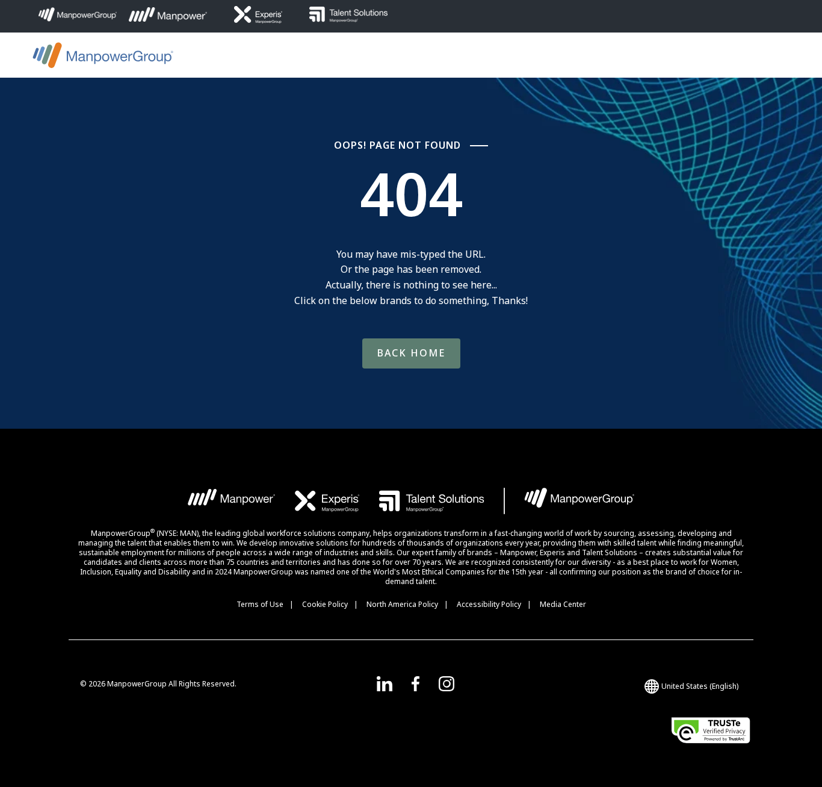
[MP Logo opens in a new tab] (232, 501)
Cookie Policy (325, 604)
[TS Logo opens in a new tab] (431, 501)
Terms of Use (259, 604)
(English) (699, 686)
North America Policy (402, 604)
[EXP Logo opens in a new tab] (327, 501)
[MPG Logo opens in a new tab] (579, 501)
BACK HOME (411, 352)
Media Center (563, 604)
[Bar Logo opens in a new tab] (504, 501)
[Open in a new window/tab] (384, 683)
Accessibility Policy (489, 604)
